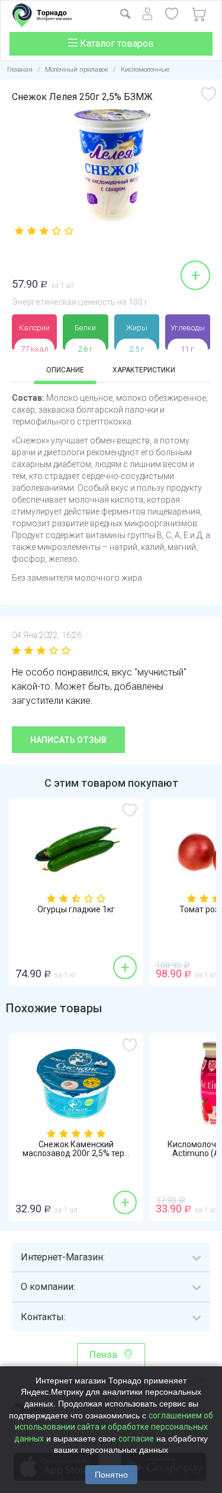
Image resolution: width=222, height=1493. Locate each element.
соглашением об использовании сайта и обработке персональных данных (113, 1427)
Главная (20, 69)
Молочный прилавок (76, 69)
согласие (136, 1438)
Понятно (111, 1474)
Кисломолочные (145, 69)
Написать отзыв (68, 740)
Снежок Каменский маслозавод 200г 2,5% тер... (76, 1149)
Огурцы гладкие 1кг (76, 909)
